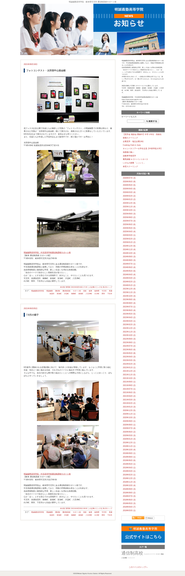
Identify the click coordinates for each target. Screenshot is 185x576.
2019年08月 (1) (129, 457)
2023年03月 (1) (129, 321)
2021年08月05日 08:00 (79, 508)
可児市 (104, 291)
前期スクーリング (130, 138)
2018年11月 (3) (129, 482)
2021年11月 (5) (129, 375)
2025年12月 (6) (129, 203)
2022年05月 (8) (129, 353)
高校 (84, 291)
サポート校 (77, 291)
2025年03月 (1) (129, 235)
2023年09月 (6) (129, 299)
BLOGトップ (107, 287)
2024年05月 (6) (129, 271)
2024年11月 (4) (129, 249)
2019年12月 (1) (129, 442)
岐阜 (90, 291)
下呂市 (109, 293)
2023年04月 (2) (129, 317)
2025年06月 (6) (129, 224)
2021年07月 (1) (129, 389)
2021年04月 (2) (129, 396)
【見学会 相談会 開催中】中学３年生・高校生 (142, 134)
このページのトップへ (138, 567)
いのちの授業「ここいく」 (134, 163)
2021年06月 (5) (129, 392)
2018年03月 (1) (129, 510)
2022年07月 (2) (129, 346)
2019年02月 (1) (129, 475)
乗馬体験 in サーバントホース (135, 159)
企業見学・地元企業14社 (133, 141)
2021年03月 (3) (129, 400)
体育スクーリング (130, 166)
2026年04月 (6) (129, 189)
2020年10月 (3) (129, 417)
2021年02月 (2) (129, 403)
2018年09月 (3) (129, 489)
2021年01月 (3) (129, 407)
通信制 (57, 291)
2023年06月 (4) (129, 310)
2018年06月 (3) (129, 500)
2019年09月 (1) (129, 453)
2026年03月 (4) (129, 192)
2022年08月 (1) (129, 342)
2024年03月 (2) (129, 278)
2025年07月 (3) (129, 221)
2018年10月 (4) (129, 485)
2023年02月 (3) (129, 324)
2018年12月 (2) (129, 478)
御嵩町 (73, 293)
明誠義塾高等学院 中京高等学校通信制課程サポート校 (47, 252)
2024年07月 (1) (129, 264)
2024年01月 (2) (129, 285)
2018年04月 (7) (129, 507)
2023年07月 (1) (129, 307)
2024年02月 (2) (129, 282)
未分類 (62, 287)
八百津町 (89, 293)
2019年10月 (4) (129, 450)
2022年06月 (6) (129, 349)
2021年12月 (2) (129, 371)
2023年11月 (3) (129, 292)
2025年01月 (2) (129, 242)
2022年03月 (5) (129, 360)
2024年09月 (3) (129, 256)
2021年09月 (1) (129, 382)
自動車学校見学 (129, 156)
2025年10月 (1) (129, 210)
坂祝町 (80, 293)
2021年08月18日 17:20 (79, 287)
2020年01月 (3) (129, 439)
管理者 (68, 287)
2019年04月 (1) (129, 468)
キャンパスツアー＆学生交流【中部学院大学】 (142, 148)
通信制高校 (66, 291)
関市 (103, 293)
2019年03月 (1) (129, 471)
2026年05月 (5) (129, 185)
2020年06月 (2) (129, 432)
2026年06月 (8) (129, 181)
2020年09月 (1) (129, 421)
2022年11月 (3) (129, 332)
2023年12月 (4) (129, 289)
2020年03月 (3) (129, 435)
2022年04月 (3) (129, 357)
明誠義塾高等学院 (37, 291)
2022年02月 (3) (129, 364)
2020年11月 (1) (129, 414)
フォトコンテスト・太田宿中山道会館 (46, 70)
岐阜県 (97, 291)
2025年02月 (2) (129, 239)
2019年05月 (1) (129, 464)
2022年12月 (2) (129, 328)
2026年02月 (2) (129, 196)
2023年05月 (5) (129, 314)
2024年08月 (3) (129, 260)
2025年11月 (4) (129, 207)
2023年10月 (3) (129, 296)
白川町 (97, 293)
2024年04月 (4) (129, 274)
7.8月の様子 (32, 315)
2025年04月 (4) (129, 231)
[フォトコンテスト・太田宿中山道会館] (68, 99)
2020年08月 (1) (129, 425)
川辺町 (66, 293)
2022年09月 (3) (129, 339)
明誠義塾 (49, 291)
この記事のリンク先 (95, 287)
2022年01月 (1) (129, 367)
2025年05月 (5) (129, 228)
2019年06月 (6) (129, 460)
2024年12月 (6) (129, 246)
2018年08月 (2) (129, 493)
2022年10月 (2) (129, 335)
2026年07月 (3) (129, 178)
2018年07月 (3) (129, 496)
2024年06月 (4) (129, 267)
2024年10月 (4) (129, 253)
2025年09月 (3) (129, 214)
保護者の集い (128, 152)
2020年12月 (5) (129, 410)
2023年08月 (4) (129, 303)
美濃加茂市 (131, 558)
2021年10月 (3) (129, 378)
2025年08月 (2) (129, 217)
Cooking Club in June (132, 145)
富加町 (59, 293)
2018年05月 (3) (129, 503)
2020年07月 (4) (129, 428)
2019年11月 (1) (129, 446)
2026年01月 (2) (129, 199)
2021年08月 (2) (129, 385)
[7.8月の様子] (68, 341)
